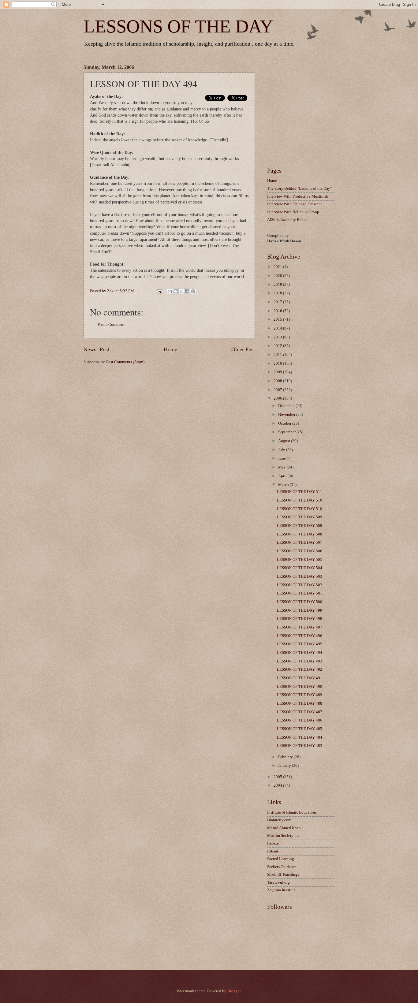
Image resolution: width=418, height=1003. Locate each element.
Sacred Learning (280, 859)
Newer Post (96, 349)
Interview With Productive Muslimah (297, 196)
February (286, 757)
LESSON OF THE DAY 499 (299, 610)
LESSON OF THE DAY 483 (299, 746)
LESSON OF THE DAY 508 (299, 526)
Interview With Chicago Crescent (294, 204)
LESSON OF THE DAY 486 (299, 720)
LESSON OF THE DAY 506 (299, 551)
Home (170, 349)
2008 (278, 381)
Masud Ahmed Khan (284, 828)
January (285, 765)
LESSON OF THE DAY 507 (299, 542)
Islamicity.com (279, 820)
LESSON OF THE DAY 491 (299, 678)
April (283, 476)
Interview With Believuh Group (293, 212)
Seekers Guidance (282, 867)
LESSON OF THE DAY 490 (299, 686)
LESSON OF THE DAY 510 (299, 500)
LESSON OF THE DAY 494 (299, 653)
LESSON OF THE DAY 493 (299, 661)
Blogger (234, 991)
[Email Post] (159, 291)
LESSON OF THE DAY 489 (299, 695)
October (285, 423)
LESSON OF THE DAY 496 (299, 636)
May (282, 467)
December (287, 406)
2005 (278, 777)
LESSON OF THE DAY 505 (299, 559)
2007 (278, 390)
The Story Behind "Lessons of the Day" (299, 188)
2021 (278, 267)
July (282, 450)
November (287, 414)
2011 (278, 354)
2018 (278, 293)
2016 (278, 311)
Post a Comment (111, 325)
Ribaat (272, 851)
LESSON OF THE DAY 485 (299, 729)
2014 (278, 328)
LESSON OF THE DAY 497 (299, 627)
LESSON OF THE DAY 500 (299, 602)
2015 (278, 319)
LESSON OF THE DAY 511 (299, 492)
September (287, 432)
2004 (278, 785)
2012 (278, 346)
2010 (278, 363)
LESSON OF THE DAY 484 (299, 737)
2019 (278, 284)
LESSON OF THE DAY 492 (299, 669)
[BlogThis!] (176, 291)
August (284, 441)
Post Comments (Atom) (125, 362)
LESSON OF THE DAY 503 (299, 576)
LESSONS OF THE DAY (178, 26)
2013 (278, 337)
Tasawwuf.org (278, 882)
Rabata (273, 843)
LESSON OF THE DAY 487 (299, 712)
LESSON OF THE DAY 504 (299, 568)
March (284, 485)
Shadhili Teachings (283, 874)
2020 (278, 276)
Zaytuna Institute (281, 890)
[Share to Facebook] (187, 291)
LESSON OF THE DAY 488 (299, 703)
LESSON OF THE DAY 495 (299, 644)
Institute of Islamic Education (291, 812)
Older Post (243, 349)
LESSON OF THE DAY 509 (299, 517)
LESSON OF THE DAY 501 (299, 593)
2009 (278, 372)
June (282, 458)
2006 (278, 398)
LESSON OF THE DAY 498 (299, 619)
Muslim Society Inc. (283, 835)
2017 (278, 302)
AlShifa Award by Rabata (287, 220)
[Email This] (170, 291)
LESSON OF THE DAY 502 (299, 585)
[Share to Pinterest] (193, 291)
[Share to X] (181, 291)
